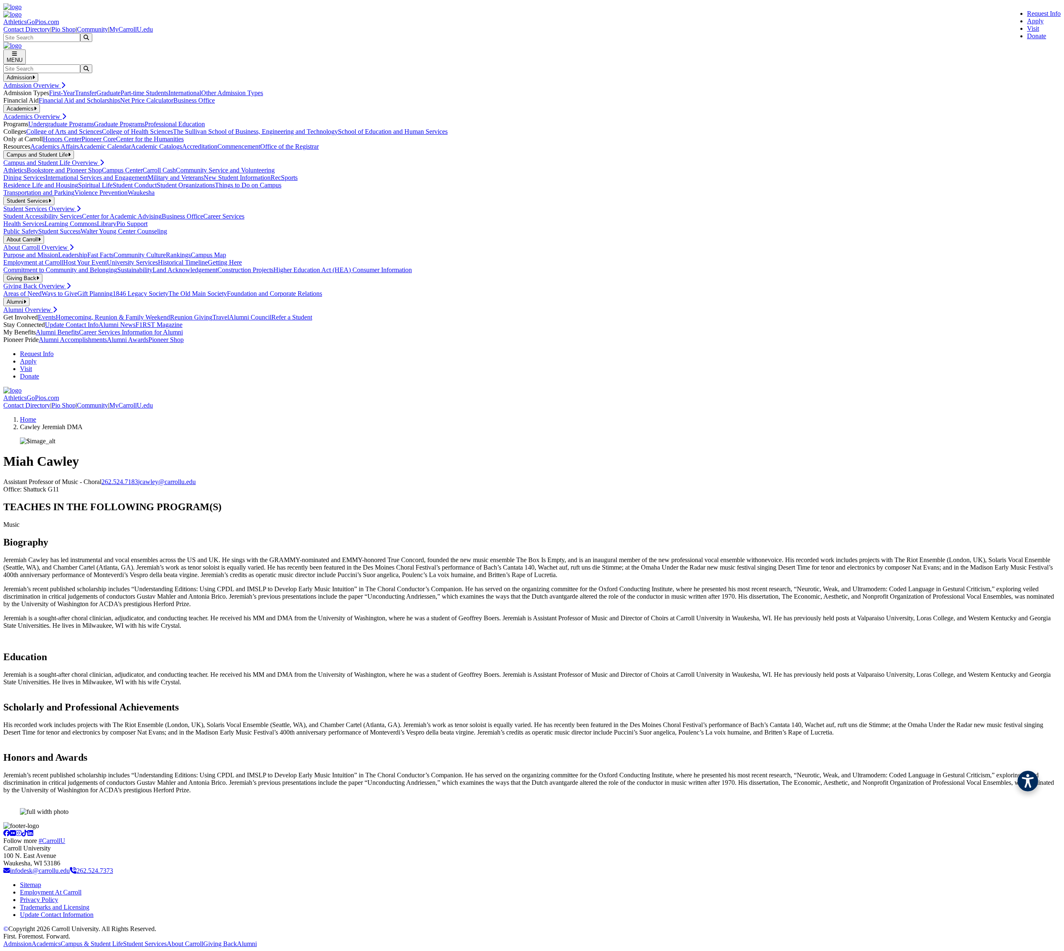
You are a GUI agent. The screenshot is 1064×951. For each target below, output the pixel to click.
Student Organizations (186, 185)
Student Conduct (135, 185)
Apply (1035, 21)
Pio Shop (64, 29)
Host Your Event (85, 262)
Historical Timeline (183, 262)
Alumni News (117, 324)
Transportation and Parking (38, 192)
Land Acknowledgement (185, 269)
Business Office (194, 100)
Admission (17, 943)
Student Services (145, 943)
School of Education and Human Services (393, 131)
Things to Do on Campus (248, 185)
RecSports (284, 177)
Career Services (223, 216)
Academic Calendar (105, 146)
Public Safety (20, 231)
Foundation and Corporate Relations (274, 293)
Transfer (85, 92)
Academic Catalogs (156, 146)
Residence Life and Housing (40, 185)
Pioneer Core (98, 139)
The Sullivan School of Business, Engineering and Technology (255, 131)
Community (92, 29)
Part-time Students (144, 92)
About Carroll (185, 943)
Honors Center (62, 139)
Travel (220, 317)
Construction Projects (245, 269)
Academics (46, 943)
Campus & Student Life (92, 943)
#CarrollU (52, 840)
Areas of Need (22, 293)
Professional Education (175, 124)
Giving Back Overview (34, 286)
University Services (132, 262)
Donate (1036, 35)
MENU (14, 60)
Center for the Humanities (150, 139)
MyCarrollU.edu (131, 29)
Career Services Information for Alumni (131, 332)
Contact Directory (26, 29)
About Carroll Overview (36, 247)
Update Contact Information (57, 914)
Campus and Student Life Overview (51, 162)
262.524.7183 (119, 481)
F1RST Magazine (158, 324)
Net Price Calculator (146, 100)
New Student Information (237, 177)
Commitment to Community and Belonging (60, 269)
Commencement (238, 146)
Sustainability (135, 269)
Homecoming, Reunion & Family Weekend (113, 317)
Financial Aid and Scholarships (79, 100)
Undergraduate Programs (61, 124)
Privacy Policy (39, 899)
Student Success (59, 231)
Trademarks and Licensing (54, 907)
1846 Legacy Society (140, 293)
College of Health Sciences (137, 131)
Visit (1033, 28)
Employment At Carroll (50, 892)
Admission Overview (32, 85)
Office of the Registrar (289, 146)
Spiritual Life (95, 185)
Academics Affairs (54, 146)
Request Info (1044, 13)
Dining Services (24, 177)
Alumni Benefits (57, 332)
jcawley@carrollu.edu (167, 481)
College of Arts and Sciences (64, 131)
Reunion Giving (191, 317)
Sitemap (30, 884)
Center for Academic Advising (122, 216)
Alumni (247, 943)
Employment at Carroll (33, 262)
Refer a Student (291, 317)
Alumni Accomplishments (73, 339)
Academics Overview (32, 116)
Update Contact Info (72, 324)
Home (28, 419)
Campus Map (208, 254)
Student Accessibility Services (42, 216)
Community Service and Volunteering (225, 170)
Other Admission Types (232, 92)
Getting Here (225, 262)
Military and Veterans (176, 177)
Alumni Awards (127, 339)
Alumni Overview (28, 309)
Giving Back (220, 943)
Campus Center (122, 170)
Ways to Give (59, 293)
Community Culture (139, 254)
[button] (1027, 781)
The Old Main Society (197, 293)
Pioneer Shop (166, 339)
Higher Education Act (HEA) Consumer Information (342, 269)
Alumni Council (250, 317)
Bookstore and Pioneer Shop (64, 170)
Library (106, 223)
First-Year (62, 92)
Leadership (72, 254)
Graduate (108, 92)
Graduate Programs (119, 124)
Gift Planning (95, 293)
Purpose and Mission (30, 254)
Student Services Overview (39, 208)
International (184, 92)
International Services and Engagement (96, 177)
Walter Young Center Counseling (124, 231)
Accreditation (199, 146)
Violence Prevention (101, 192)
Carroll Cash (159, 170)
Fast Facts (100, 254)
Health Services (23, 223)
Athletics (15, 170)
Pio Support (132, 223)
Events (47, 317)
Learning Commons (70, 223)
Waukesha (141, 192)
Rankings (178, 254)
